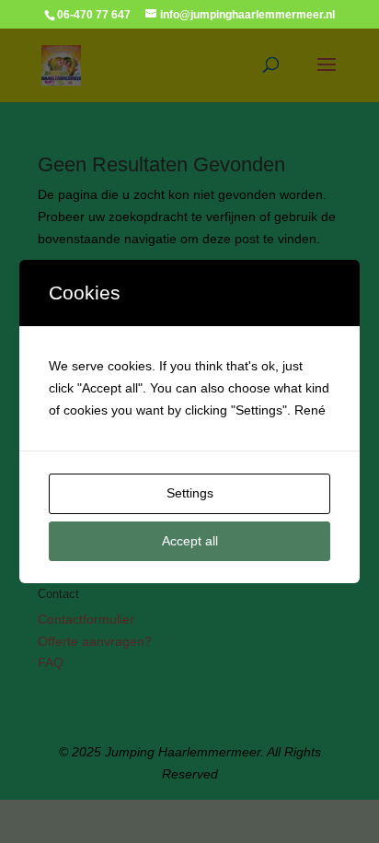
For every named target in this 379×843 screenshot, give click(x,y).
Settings (190, 493)
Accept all (190, 540)
